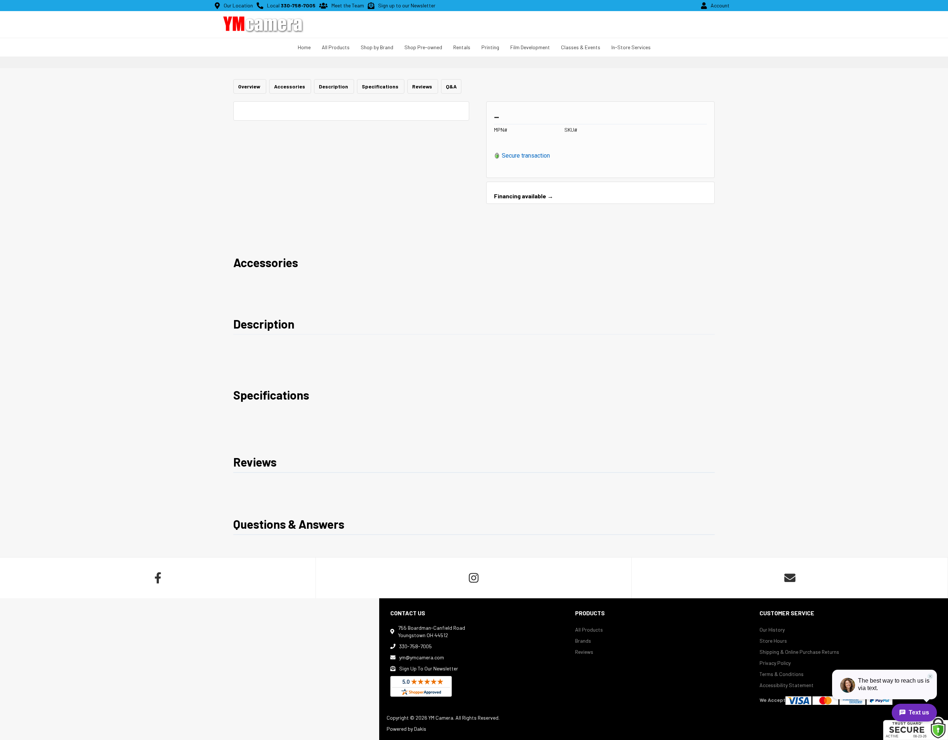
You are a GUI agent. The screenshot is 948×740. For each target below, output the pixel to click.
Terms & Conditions (782, 674)
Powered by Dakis (406, 729)
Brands (583, 641)
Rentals (461, 47)
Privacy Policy (775, 663)
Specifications (381, 86)
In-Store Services (631, 47)
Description (334, 86)
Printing (490, 47)
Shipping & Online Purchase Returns (799, 652)
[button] (335, 47)
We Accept (772, 700)
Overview (249, 86)
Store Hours (773, 641)
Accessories (290, 86)
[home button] (263, 24)
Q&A (451, 86)
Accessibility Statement (787, 685)
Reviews (422, 86)
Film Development (530, 47)
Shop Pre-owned (423, 47)
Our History (772, 629)
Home (304, 47)
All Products (589, 629)
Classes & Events (580, 47)
